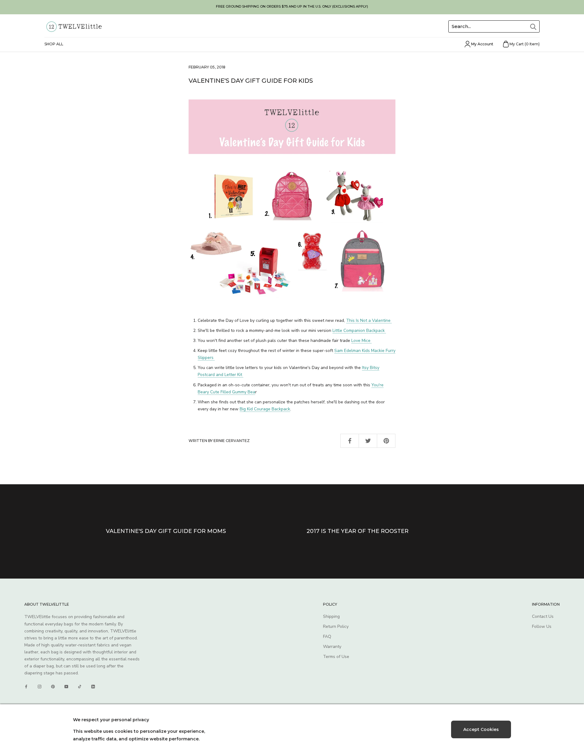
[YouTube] (66, 687)
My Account (482, 44)
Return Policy (336, 626)
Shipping (331, 616)
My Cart (524, 44)
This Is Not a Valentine (369, 320)
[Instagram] (39, 687)
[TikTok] (80, 687)
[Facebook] (26, 687)
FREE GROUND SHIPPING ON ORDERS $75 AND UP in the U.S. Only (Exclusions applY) (292, 6)
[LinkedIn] (93, 687)
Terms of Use (336, 656)
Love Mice (361, 340)
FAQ (327, 636)
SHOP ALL (53, 44)
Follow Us (541, 626)
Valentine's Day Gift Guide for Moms (166, 531)
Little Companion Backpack (359, 330)
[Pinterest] (53, 687)
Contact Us (543, 616)
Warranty (332, 646)
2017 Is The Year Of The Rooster (357, 531)
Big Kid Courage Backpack (265, 409)
